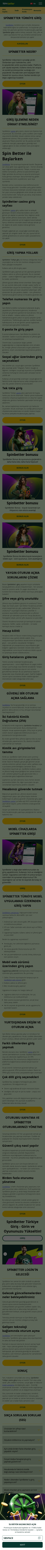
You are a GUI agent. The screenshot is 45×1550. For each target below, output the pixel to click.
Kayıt (22, 1545)
